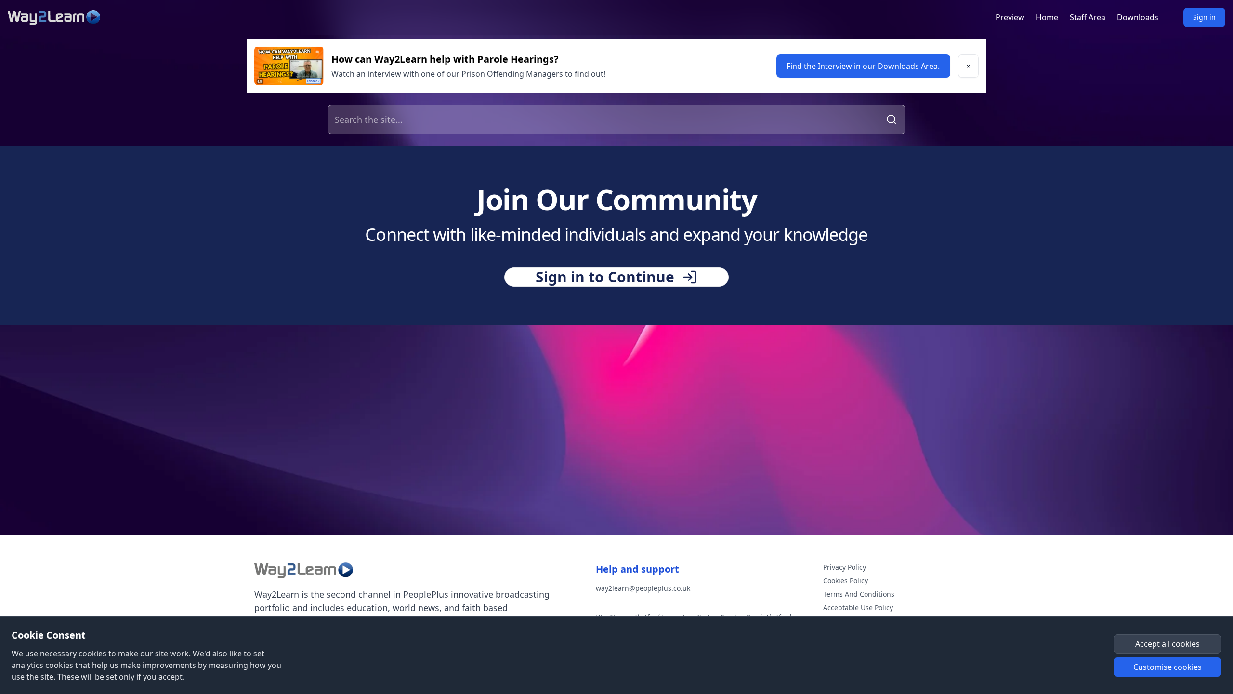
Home (1047, 17)
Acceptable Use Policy (858, 607)
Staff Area (1087, 17)
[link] (863, 66)
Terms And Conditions (858, 594)
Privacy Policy (844, 567)
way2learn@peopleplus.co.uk (643, 588)
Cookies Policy (845, 580)
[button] (968, 66)
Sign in (1204, 17)
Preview (1010, 17)
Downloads (1137, 17)
